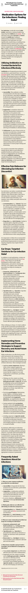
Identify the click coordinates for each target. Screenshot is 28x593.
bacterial (4, 74)
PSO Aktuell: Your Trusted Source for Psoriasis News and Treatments (14, 4)
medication (18, 48)
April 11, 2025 (19, 23)
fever (14, 511)
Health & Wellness (18, 11)
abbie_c (11, 23)
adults (19, 34)
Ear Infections (9, 11)
